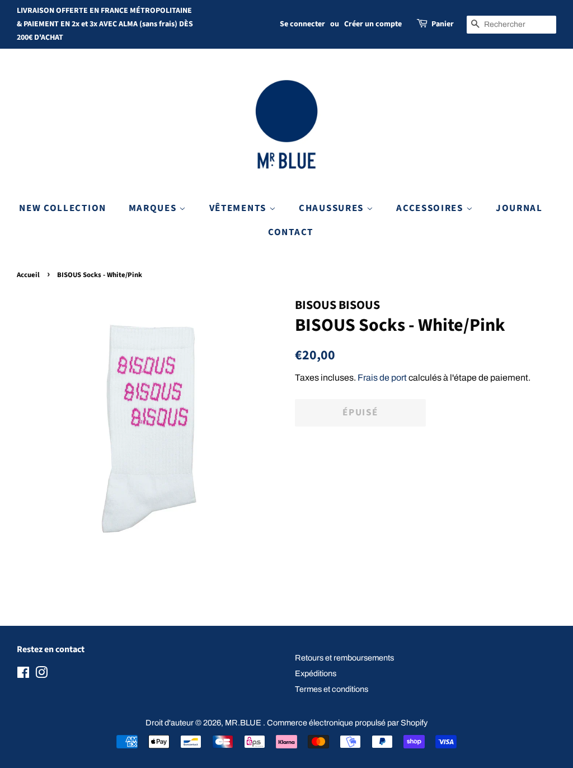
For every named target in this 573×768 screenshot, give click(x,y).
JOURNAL (519, 208)
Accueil (28, 275)
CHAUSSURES (333, 208)
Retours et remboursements (344, 657)
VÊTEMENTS (239, 208)
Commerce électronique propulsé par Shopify (347, 722)
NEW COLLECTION (62, 208)
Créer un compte (373, 24)
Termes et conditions (331, 689)
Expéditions (315, 673)
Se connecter (302, 24)
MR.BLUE (244, 722)
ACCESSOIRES (431, 208)
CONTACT (290, 232)
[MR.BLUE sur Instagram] (41, 674)
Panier (442, 24)
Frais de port (382, 377)
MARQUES (154, 208)
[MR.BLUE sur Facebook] (23, 674)
